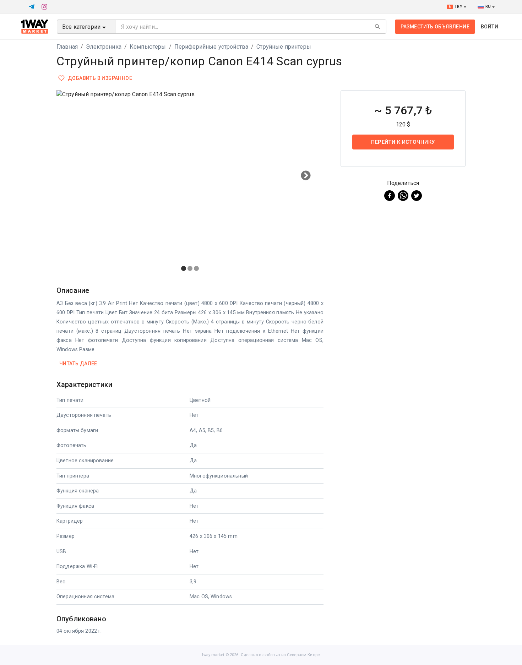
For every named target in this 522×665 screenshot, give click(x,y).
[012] (189, 183)
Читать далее (78, 363)
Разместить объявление (435, 26)
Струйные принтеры (283, 46)
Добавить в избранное (100, 78)
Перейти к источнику (403, 142)
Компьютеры (148, 46)
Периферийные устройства (211, 46)
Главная (67, 46)
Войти (489, 26)
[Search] (377, 27)
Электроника (103, 46)
